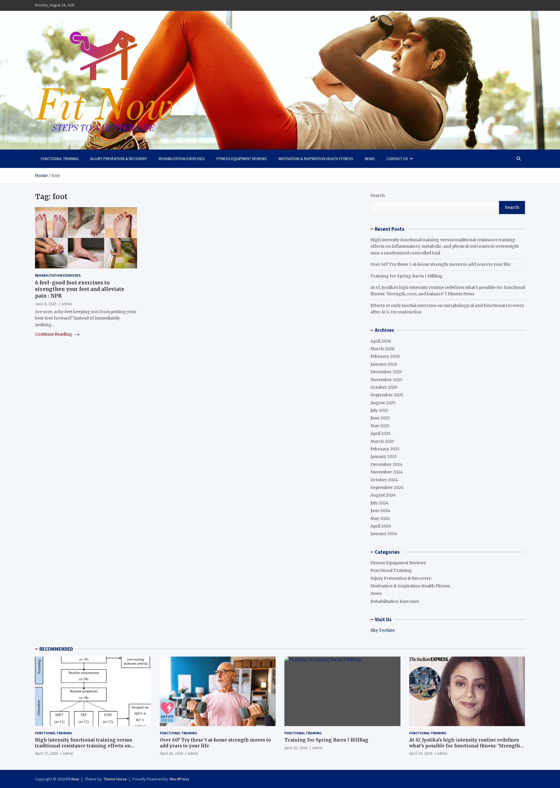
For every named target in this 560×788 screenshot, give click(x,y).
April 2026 (380, 341)
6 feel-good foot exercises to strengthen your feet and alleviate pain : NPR (79, 289)
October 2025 (384, 387)
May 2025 (380, 425)
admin (66, 303)
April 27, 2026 (46, 753)
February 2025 (385, 449)
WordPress (179, 779)
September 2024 (387, 487)
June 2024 (380, 510)
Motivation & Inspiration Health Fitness (316, 158)
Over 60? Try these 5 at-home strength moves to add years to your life (440, 264)
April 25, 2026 (295, 747)
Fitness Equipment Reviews (241, 158)
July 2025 (379, 410)
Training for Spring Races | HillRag (406, 276)
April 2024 (380, 526)
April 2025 (380, 433)
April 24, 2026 (420, 753)
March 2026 (382, 348)
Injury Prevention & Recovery (118, 158)
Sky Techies (382, 630)
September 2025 (386, 395)
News (370, 158)
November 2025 (386, 379)
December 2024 (386, 464)
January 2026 (383, 364)
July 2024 (379, 503)
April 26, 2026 (171, 753)
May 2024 (380, 518)
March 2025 (382, 441)
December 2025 (386, 371)
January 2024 (383, 533)
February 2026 (385, 356)
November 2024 (386, 472)
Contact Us (397, 158)
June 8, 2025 (46, 303)
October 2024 (384, 479)
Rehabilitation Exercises (182, 158)
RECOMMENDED (56, 649)
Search (377, 195)
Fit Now (72, 779)
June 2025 (380, 418)
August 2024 (383, 495)
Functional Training (60, 158)
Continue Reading (54, 334)
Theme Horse (115, 779)
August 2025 (383, 402)
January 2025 (383, 456)
